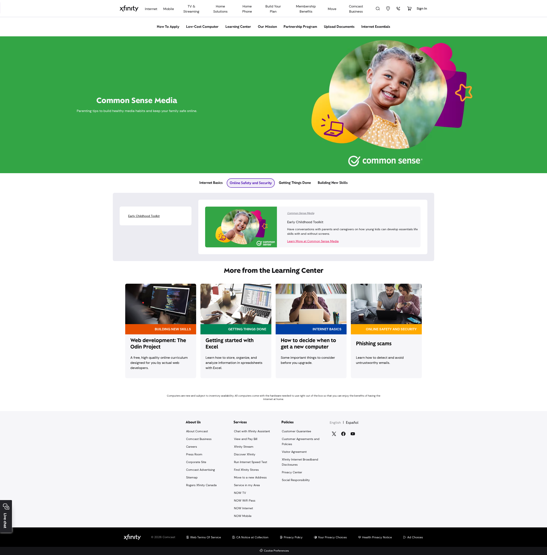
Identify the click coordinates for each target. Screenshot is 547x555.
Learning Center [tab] (238, 26)
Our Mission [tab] (267, 26)
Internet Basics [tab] (211, 182)
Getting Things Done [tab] (295, 182)
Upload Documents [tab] (339, 26)
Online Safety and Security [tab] (251, 183)
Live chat (5, 520)
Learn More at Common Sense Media (313, 241)
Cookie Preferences (276, 550)
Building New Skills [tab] (333, 182)
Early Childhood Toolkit (144, 216)
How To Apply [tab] (168, 26)
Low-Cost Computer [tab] (202, 26)
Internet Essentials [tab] (375, 26)
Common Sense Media (300, 213)
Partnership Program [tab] (300, 26)
